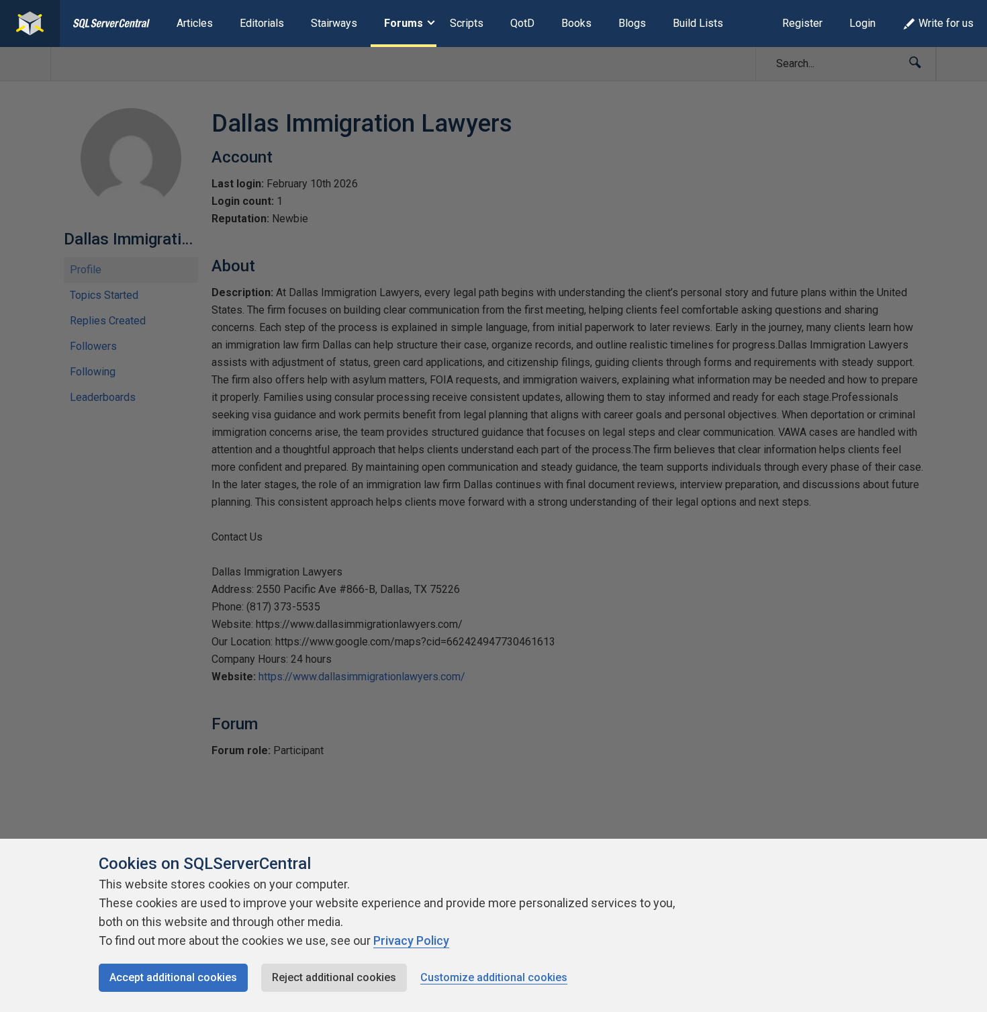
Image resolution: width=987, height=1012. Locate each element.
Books (576, 23)
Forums (403, 23)
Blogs (632, 23)
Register (802, 23)
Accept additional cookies (173, 977)
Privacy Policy (411, 940)
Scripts (466, 23)
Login (862, 23)
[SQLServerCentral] (30, 23)
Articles (195, 23)
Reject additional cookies (334, 977)
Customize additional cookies (493, 977)
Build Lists (698, 23)
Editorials (262, 23)
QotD (522, 23)
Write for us (946, 23)
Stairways (334, 23)
